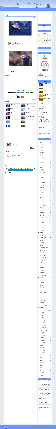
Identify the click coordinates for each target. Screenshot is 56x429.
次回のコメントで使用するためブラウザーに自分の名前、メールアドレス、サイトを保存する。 (21, 168)
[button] (30, 92)
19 (44, 40)
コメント (7, 156)
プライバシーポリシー (44, 426)
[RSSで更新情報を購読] (23, 97)
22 (50, 40)
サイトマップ (49, 426)
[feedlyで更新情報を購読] (21, 97)
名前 (6, 165)
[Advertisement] (20, 83)
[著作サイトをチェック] (18, 97)
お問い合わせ (39, 426)
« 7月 (39, 45)
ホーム (33, 426)
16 (39, 40)
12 (44, 39)
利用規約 (36, 426)
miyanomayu (44, 61)
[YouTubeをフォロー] (19, 97)
